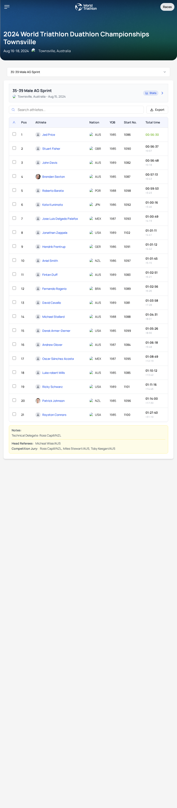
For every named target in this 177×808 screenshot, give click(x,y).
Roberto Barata (53, 191)
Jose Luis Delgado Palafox (60, 219)
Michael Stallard (53, 317)
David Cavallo (51, 303)
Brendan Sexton (53, 177)
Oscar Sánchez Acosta (58, 359)
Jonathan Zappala (54, 233)
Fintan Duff (50, 275)
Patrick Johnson (53, 401)
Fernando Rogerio (54, 289)
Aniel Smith (50, 261)
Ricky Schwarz (52, 387)
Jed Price (48, 135)
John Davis (49, 163)
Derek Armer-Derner (56, 331)
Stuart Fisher (51, 149)
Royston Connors (54, 415)
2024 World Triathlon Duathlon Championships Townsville (76, 38)
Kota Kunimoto (52, 205)
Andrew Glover (52, 345)
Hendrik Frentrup (53, 247)
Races (167, 7)
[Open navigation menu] (7, 7)
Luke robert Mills (53, 373)
